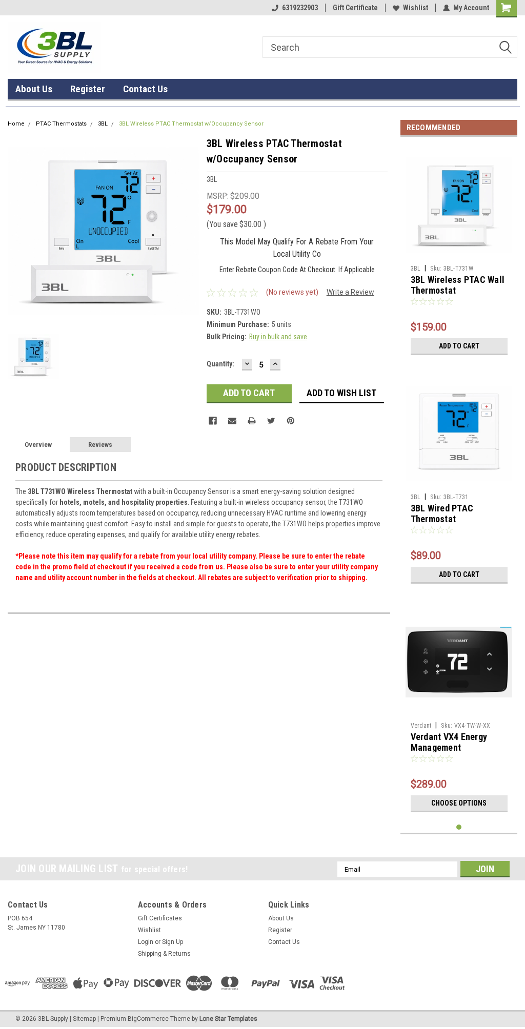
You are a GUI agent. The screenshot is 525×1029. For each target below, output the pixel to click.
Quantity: (220, 364)
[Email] (232, 421)
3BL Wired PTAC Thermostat (442, 513)
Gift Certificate (355, 8)
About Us (33, 89)
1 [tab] (459, 827)
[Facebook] (213, 421)
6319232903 (300, 8)
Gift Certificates (160, 918)
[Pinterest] (291, 421)
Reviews (100, 444)
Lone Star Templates (228, 1018)
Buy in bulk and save (278, 337)
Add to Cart (459, 346)
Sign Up (172, 941)
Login (145, 941)
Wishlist (415, 8)
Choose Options (459, 803)
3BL (103, 123)
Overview (38, 444)
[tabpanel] (459, 252)
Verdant (421, 725)
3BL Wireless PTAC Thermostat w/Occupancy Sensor (191, 123)
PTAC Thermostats (61, 123)
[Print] (252, 421)
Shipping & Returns (164, 953)
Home (16, 123)
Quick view (459, 253)
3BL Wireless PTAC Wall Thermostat (458, 285)
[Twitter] (271, 421)
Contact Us (145, 89)
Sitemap (84, 1018)
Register (87, 89)
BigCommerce (148, 1018)
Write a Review (350, 292)
